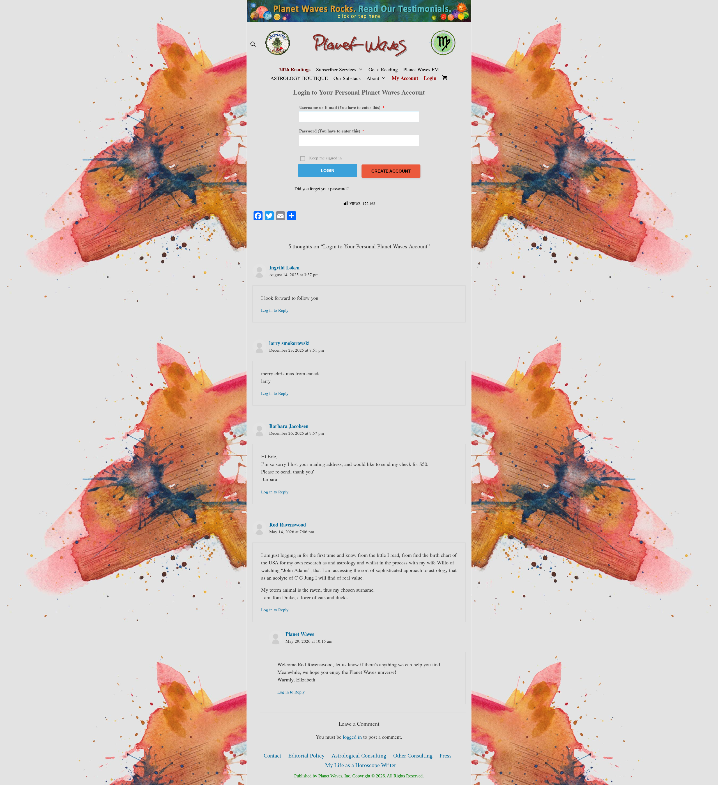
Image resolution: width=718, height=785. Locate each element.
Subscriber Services (336, 69)
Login (430, 78)
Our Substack (347, 78)
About (373, 78)
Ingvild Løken (284, 267)
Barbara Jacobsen (289, 426)
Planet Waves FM (421, 69)
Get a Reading (383, 69)
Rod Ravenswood (287, 524)
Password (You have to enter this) (331, 131)
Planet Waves (300, 634)
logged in (352, 736)
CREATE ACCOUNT (391, 171)
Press (445, 755)
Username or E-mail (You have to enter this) (342, 107)
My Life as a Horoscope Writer (360, 765)
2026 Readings (294, 69)
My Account (405, 78)
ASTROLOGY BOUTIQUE (299, 78)
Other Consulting (412, 755)
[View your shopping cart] (444, 78)
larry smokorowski (289, 343)
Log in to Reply (275, 310)
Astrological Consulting (359, 755)
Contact (272, 755)
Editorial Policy (306, 755)
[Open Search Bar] (253, 44)
